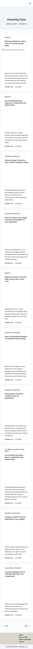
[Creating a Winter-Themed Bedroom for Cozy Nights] (16, 533)
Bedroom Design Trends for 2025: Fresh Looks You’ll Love (15, 279)
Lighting (10, 568)
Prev (6, 626)
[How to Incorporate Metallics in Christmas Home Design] (16, 352)
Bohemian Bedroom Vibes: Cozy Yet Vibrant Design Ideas (15, 43)
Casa (6, 568)
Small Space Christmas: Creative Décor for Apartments (14, 396)
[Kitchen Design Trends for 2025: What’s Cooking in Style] (16, 176)
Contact (21, 641)
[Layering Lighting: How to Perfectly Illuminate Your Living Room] (16, 590)
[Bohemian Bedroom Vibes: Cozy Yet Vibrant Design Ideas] (16, 59)
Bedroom (8, 37)
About (21, 635)
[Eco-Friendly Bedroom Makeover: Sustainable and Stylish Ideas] (16, 119)
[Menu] (30, 3)
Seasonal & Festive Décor (12, 156)
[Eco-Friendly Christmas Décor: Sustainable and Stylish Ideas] (16, 473)
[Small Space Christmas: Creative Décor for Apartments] (16, 412)
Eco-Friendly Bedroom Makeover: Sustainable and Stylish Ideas (15, 103)
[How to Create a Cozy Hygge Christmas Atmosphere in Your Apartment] (16, 236)
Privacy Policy (23, 637)
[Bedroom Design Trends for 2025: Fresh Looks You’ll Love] (16, 295)
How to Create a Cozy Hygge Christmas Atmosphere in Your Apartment (16, 220)
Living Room (17, 568)
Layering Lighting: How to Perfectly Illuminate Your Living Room (15, 574)
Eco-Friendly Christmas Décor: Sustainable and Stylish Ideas (14, 457)
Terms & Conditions (25, 639)
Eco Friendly (8, 449)
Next (26, 626)
